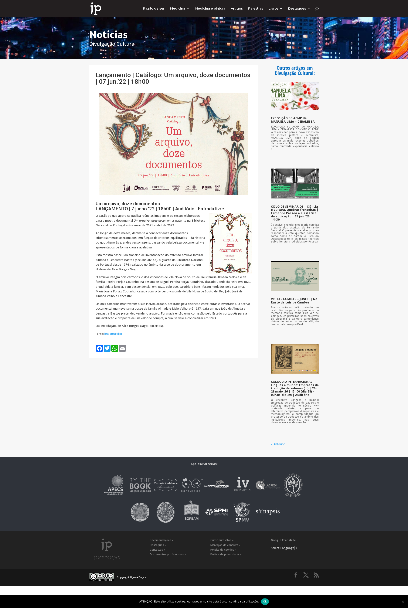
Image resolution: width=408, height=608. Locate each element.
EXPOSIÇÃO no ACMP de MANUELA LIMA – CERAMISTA (293, 119)
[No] (403, 601)
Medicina (177, 8)
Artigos (237, 8)
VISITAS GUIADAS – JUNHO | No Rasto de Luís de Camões (294, 300)
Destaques (297, 8)
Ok (265, 601)
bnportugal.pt (113, 334)
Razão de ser (153, 8)
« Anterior (278, 444)
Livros (273, 8)
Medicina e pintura (210, 8)
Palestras (255, 8)
